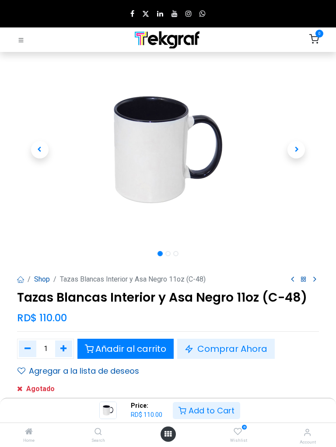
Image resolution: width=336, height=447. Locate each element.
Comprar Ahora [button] (231, 349)
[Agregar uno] (64, 348)
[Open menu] (168, 434)
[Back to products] (303, 279)
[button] (40, 149)
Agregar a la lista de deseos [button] (84, 370)
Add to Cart (210, 410)
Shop (42, 279)
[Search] (98, 432)
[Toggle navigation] (21, 39)
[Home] (29, 432)
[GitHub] (202, 13)
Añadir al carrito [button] (130, 349)
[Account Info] (307, 432)
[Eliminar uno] (27, 348)
